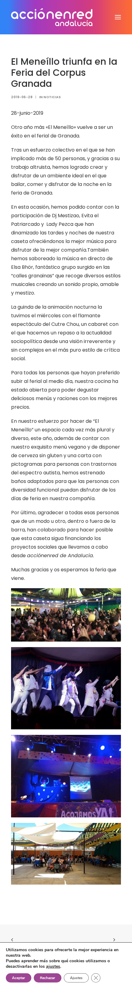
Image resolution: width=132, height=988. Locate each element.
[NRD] (51, 17)
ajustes (53, 966)
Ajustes (76, 977)
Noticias (52, 97)
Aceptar (18, 977)
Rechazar (47, 977)
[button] (118, 17)
